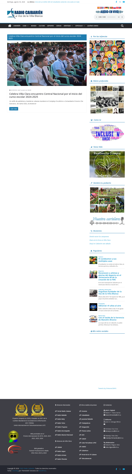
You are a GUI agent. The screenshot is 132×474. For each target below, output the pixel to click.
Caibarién (16, 26)
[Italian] (109, 8)
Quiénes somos (92, 26)
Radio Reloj (61, 419)
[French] (104, 8)
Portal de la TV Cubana (89, 455)
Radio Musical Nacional (65, 435)
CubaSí (83, 439)
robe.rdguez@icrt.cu (112, 447)
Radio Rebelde (62, 415)
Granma (84, 411)
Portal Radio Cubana (64, 411)
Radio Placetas (62, 459)
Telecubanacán (86, 458)
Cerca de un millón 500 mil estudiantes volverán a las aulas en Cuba (57, 2)
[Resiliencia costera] (107, 152)
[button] (27, 25)
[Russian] (114, 8)
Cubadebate (85, 415)
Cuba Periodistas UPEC (88, 443)
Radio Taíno (61, 423)
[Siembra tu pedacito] (107, 188)
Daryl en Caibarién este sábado (100, 244)
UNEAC (83, 447)
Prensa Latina (86, 431)
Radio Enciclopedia (63, 431)
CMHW (59, 447)
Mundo (33, 26)
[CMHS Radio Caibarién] (9, 25)
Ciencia (58, 26)
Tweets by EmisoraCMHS (107, 388)
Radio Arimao (61, 455)
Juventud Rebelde (87, 419)
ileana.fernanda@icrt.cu (113, 415)
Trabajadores (85, 423)
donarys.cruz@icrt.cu (112, 431)
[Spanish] (98, 8)
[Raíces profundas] (107, 86)
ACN (82, 435)
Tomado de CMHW (25, 90)
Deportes (50, 26)
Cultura (42, 26)
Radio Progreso (62, 427)
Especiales (79, 26)
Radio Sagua (61, 451)
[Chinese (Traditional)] (120, 8)
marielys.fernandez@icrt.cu (114, 438)
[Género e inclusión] (107, 125)
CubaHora (84, 451)
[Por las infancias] (107, 42)
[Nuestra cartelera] (107, 218)
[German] (106, 8)
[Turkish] (117, 8)
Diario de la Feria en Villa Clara (100, 240)
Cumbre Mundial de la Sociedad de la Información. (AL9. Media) (29, 420)
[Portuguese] (112, 8)
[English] (101, 8)
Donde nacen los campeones (99, 236)
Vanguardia (85, 427)
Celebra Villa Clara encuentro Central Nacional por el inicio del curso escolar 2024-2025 (45, 95)
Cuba (24, 26)
